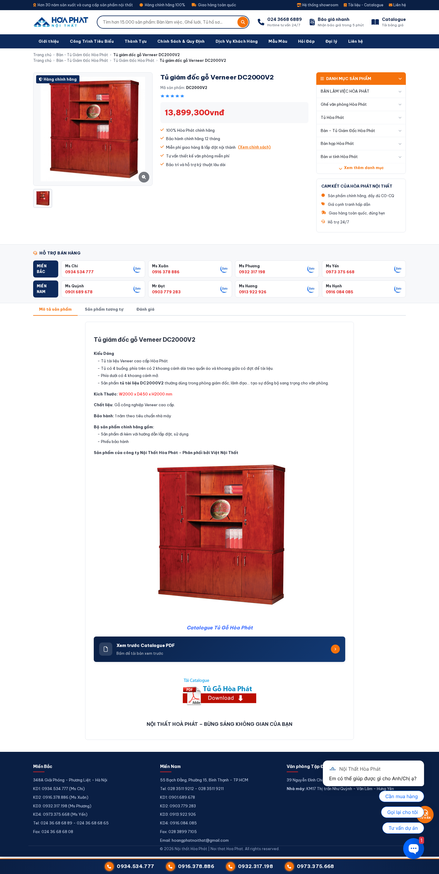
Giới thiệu (49, 41)
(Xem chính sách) (254, 147)
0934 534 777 (79, 271)
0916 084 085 (339, 291)
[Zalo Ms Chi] (137, 269)
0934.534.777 (135, 866)
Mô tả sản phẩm (55, 309)
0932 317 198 (252, 271)
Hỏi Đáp (306, 41)
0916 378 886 (165, 271)
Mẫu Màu (277, 41)
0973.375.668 (315, 866)
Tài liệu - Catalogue (365, 5)
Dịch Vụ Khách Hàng (237, 41)
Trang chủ (42, 55)
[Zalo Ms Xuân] (224, 269)
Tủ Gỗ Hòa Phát (233, 628)
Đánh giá (145, 309)
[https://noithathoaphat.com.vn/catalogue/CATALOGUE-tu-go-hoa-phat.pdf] (219, 691)
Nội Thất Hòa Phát (159, 452)
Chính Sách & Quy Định (181, 41)
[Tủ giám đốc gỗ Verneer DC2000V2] (42, 198)
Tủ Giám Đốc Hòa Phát (133, 60)
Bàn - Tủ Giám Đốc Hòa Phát (82, 55)
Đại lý (331, 41)
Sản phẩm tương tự (104, 309)
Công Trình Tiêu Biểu (92, 41)
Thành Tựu (136, 41)
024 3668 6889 (284, 19)
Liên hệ (399, 5)
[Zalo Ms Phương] (311, 269)
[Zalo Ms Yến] (398, 269)
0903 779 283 (166, 291)
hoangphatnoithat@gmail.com (200, 840)
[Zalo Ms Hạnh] (398, 289)
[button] (45, 268)
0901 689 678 (79, 291)
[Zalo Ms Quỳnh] (137, 289)
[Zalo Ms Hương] (311, 289)
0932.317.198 (255, 866)
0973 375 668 (340, 271)
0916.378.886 (196, 866)
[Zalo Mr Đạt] (224, 289)
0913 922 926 (252, 291)
